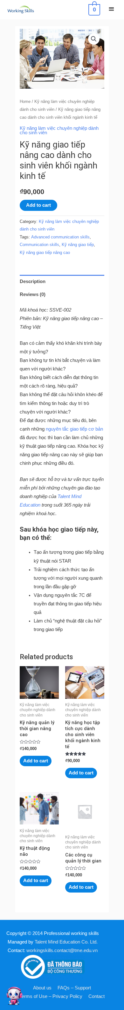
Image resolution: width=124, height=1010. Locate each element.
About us (42, 987)
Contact (96, 996)
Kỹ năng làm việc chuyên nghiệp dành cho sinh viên (59, 131)
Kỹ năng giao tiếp (78, 244)
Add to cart (38, 205)
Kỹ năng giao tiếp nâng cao (45, 252)
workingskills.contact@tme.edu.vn (62, 950)
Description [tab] (32, 281)
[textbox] (69, 591)
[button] (94, 39)
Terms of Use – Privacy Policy (50, 996)
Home (25, 101)
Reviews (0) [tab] (32, 294)
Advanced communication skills (60, 237)
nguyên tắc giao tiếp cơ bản (74, 429)
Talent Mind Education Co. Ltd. (66, 941)
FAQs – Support (74, 987)
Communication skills (39, 244)
